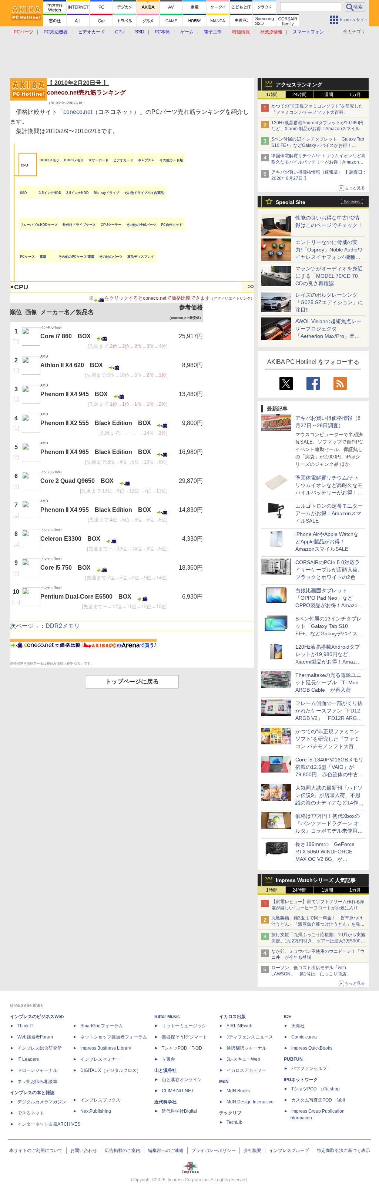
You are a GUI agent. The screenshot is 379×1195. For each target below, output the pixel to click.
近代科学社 (165, 1102)
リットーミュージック (184, 1025)
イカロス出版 (232, 1016)
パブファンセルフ (309, 1068)
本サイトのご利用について (36, 1150)
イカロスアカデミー (246, 1070)
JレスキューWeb (243, 1059)
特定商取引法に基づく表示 (343, 1150)
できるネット (30, 1113)
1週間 (327, 94)
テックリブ (230, 1113)
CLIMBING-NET (178, 1090)
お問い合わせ (83, 1150)
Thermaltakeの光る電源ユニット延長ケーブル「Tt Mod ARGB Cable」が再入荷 (328, 682)
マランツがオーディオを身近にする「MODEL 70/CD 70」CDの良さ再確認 (329, 276)
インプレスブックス (100, 1100)
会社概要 (252, 1150)
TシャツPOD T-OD (182, 1048)
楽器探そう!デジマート (184, 1037)
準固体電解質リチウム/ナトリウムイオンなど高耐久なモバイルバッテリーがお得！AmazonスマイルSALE (318, 162)
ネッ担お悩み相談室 (37, 1081)
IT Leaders (28, 1059)
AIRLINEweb (239, 1025)
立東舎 (168, 1059)
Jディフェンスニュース (250, 1037)
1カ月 (355, 94)
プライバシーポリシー (213, 1150)
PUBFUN (293, 1059)
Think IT (25, 1025)
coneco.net (77, 112)
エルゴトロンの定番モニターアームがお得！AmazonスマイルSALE (329, 513)
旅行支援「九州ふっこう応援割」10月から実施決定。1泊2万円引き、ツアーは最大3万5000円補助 (318, 941)
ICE (287, 1016)
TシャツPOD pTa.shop (315, 1089)
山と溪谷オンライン (182, 1079)
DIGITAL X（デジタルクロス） (110, 1070)
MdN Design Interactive (250, 1102)
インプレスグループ (289, 1150)
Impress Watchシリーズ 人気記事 (316, 880)
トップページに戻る (132, 681)
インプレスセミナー (100, 1059)
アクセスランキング (299, 85)
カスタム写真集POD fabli (318, 1100)
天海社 (298, 1025)
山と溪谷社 (165, 1070)
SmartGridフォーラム (101, 1025)
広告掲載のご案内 (122, 1150)
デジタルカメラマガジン (41, 1102)
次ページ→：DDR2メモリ (45, 626)
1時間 (272, 94)
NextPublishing (95, 1111)
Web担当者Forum (35, 1037)
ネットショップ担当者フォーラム (113, 1037)
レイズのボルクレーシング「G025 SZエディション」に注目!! (329, 302)
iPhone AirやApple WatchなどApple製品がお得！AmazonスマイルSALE (327, 541)
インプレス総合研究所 (39, 1048)
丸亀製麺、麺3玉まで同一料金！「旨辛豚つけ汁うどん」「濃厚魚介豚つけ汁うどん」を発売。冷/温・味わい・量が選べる (317, 924)
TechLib (234, 1122)
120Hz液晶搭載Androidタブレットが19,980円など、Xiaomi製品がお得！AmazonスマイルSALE (317, 129)
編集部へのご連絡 (166, 1150)
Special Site (290, 202)
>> (251, 286)
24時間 (299, 94)
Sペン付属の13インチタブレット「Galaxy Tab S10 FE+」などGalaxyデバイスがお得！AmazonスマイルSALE (317, 145)
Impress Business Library (105, 1048)
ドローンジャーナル (37, 1070)
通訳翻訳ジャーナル (246, 1048)
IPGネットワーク (301, 1079)
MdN (224, 1081)
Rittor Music (167, 1016)
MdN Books (238, 1090)
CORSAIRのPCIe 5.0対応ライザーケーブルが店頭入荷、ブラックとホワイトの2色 (329, 569)
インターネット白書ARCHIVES (48, 1124)
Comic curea (304, 1037)
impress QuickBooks (311, 1048)
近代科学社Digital (179, 1111)
